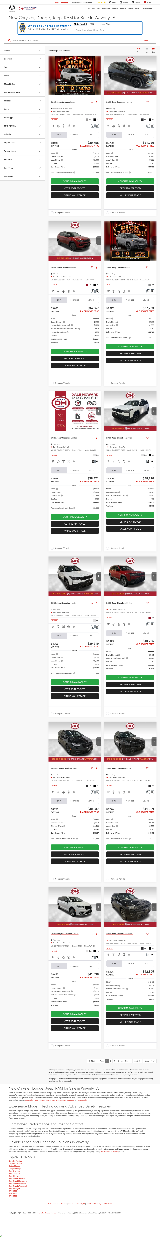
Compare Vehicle (62, 213)
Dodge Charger (14, 1166)
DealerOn (41, 1213)
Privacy (54, 1213)
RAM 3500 (13, 1196)
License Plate (104, 24)
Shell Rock (56, 1100)
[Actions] (96, 102)
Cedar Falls (82, 1100)
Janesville (29, 1100)
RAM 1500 (13, 1191)
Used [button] (98, 8)
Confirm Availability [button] (75, 181)
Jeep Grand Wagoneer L (18, 1186)
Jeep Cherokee (14, 1171)
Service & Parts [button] (133, 8)
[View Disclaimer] (74, 126)
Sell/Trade (106, 8)
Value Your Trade (75, 195)
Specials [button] (115, 8)
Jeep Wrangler (14, 1189)
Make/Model (80, 24)
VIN (92, 24)
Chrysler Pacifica (15, 1161)
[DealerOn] (15, 1213)
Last (136, 1061)
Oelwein (63, 1100)
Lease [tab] (91, 135)
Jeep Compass (14, 1173)
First (92, 1061)
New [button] (93, 8)
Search (145, 40)
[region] (75, 164)
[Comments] (93, 126)
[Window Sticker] (97, 126)
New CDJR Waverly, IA (76, 1204)
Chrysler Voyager (15, 1163)
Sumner (42, 1100)
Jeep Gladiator (14, 1176)
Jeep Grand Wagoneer (17, 1184)
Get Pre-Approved (75, 188)
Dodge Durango (15, 1168)
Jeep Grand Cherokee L (18, 1181)
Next (128, 1061)
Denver (48, 1100)
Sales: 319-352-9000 (115, 1213)
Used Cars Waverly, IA (94, 1204)
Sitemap (47, 1213)
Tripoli (36, 1100)
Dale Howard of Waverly (109, 1151)
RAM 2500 (13, 1194)
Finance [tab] (74, 135)
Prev (101, 1061)
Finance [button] (123, 8)
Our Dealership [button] (146, 8)
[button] (89, 9)
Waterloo (70, 1100)
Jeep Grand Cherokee (17, 1179)
